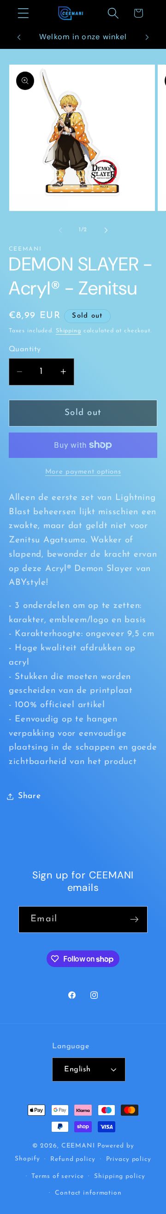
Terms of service (57, 1176)
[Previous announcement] (19, 37)
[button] (23, 13)
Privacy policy (128, 1159)
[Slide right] (106, 230)
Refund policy (72, 1159)
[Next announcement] (147, 37)
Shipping (68, 331)
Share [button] (29, 796)
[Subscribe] (134, 919)
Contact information (88, 1193)
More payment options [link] (83, 472)
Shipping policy (119, 1176)
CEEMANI (78, 1146)
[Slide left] (60, 230)
